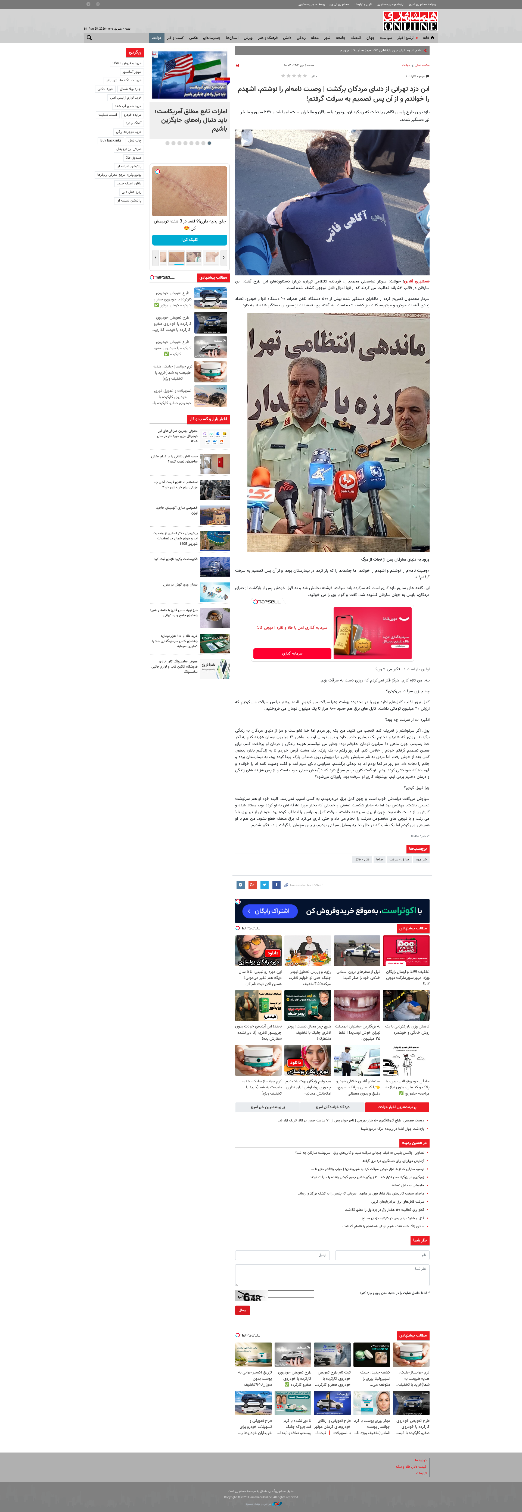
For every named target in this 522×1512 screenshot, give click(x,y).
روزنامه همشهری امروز (422, 4)
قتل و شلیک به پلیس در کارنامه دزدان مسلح (393, 1218)
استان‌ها (232, 38)
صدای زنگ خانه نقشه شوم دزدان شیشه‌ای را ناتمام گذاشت (383, 1226)
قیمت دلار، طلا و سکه (411, 1467)
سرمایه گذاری (292, 654)
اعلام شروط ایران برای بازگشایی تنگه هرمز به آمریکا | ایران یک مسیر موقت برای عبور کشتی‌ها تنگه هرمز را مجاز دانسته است (337, 50)
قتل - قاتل (362, 859)
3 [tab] (197, 143)
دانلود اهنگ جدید (129, 183)
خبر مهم (421, 859)
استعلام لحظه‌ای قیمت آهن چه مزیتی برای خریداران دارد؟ (176, 485)
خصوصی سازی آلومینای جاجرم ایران (177, 510)
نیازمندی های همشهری (390, 4)
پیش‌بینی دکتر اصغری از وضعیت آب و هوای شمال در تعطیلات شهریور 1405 (175, 538)
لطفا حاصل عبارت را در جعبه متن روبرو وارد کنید (395, 1293)
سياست (386, 38)
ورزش (248, 38)
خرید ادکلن (105, 89)
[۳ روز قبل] (215, 618)
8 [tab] (167, 143)
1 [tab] (209, 143)
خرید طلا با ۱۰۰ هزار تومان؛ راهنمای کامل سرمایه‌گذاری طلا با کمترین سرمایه (175, 641)
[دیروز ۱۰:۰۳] (190, 75)
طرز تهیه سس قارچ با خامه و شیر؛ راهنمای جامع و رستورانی (174, 613)
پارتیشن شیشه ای (129, 166)
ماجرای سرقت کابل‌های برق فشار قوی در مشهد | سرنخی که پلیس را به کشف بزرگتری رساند (361, 1193)
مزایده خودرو (132, 115)
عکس (193, 38)
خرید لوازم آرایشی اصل (125, 97)
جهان (370, 38)
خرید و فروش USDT (127, 63)
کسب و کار (175, 38)
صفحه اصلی (422, 65)
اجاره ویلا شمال (130, 89)
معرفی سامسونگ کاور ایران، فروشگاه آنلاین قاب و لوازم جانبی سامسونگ (174, 667)
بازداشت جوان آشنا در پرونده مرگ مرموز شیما (392, 1129)
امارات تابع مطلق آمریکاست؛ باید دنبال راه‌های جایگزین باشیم (191, 120)
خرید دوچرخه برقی (128, 132)
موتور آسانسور (132, 72)
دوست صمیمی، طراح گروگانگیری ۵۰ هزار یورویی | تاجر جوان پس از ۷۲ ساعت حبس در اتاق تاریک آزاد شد (351, 1120)
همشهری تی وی (339, 4)
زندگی (301, 38)
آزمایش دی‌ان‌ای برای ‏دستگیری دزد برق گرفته (393, 1161)
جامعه (341, 38)
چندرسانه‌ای (211, 38)
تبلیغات (421, 1473)
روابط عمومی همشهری (311, 4)
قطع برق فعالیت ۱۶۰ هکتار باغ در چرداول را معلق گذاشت (384, 1210)
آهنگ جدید (133, 123)
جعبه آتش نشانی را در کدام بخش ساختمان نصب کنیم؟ (174, 459)
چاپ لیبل (134, 140)
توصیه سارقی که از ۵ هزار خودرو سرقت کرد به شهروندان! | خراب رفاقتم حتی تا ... (367, 1169)
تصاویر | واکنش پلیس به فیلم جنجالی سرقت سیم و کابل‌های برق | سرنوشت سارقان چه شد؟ (359, 1153)
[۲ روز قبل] (215, 490)
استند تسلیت (107, 115)
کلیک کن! (189, 240)
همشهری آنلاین (408, 21)
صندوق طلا (133, 158)
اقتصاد (356, 38)
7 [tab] (173, 143)
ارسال (243, 1310)
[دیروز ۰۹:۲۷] (215, 438)
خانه (426, 38)
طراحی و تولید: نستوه (259, 1504)
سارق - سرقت (399, 859)
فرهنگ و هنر (268, 38)
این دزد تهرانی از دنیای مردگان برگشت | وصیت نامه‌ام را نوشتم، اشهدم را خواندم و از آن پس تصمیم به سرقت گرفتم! (334, 94)
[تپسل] (255, 602)
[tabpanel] (190, 93)
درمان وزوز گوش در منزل (180, 584)
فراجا (379, 859)
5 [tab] (185, 143)
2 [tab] (203, 143)
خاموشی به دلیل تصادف (407, 1185)
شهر (327, 38)
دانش (287, 38)
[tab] (397, 1107)
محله (315, 38)
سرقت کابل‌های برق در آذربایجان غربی (397, 1202)
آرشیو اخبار (405, 38)
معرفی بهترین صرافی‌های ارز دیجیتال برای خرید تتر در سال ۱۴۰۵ (177, 436)
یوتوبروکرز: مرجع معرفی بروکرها (119, 175)
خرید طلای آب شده (128, 106)
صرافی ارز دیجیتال (128, 149)
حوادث (157, 38)
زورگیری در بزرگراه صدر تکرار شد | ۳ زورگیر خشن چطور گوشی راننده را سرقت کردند (367, 1177)
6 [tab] (179, 143)
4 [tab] (191, 143)
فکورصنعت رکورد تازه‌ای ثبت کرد (176, 559)
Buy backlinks (111, 140)
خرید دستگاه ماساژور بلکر (123, 80)
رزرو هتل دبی (131, 192)
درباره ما (421, 1460)
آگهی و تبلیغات (363, 4)
